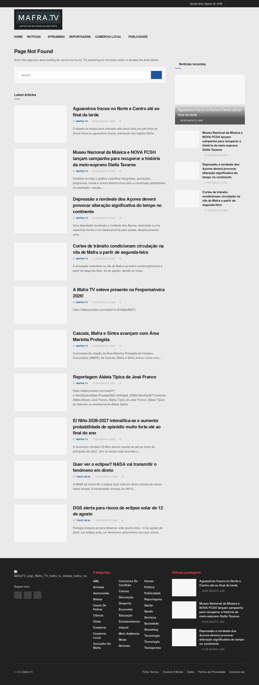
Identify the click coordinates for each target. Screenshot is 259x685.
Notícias (34, 37)
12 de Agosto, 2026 (105, 476)
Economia (126, 609)
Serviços (150, 617)
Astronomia (101, 593)
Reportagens (80, 37)
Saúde (148, 605)
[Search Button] (156, 75)
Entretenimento (129, 621)
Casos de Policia (99, 607)
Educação (126, 615)
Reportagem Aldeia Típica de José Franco (114, 376)
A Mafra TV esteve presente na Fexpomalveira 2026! (119, 292)
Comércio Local (108, 37)
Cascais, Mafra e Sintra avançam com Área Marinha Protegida (116, 336)
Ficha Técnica (150, 672)
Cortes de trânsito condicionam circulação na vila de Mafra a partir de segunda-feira (118, 248)
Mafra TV (82, 121)
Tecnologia (152, 635)
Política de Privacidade (211, 672)
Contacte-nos (237, 672)
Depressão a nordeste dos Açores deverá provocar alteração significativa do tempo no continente (117, 205)
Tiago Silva (83, 476)
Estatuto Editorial (173, 672)
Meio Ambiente (129, 633)
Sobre (190, 672)
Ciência (98, 615)
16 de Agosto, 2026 (103, 302)
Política (149, 587)
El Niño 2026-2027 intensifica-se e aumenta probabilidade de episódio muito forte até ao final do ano (117, 426)
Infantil (123, 627)
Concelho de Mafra (102, 646)
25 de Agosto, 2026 (103, 121)
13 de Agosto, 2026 (103, 345)
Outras (149, 581)
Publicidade (138, 37)
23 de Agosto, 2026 (103, 171)
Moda (122, 640)
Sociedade (151, 623)
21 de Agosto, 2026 (103, 217)
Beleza (97, 599)
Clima (97, 621)
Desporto (125, 603)
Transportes (152, 648)
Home (18, 37)
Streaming (56, 37)
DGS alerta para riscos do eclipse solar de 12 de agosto (118, 510)
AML (96, 581)
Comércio (99, 627)
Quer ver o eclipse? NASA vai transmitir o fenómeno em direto (115, 467)
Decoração (126, 597)
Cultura (124, 591)
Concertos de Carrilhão (128, 583)
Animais (98, 587)
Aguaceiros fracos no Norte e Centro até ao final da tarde (116, 111)
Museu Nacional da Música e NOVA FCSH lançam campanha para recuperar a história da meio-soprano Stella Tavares (116, 158)
